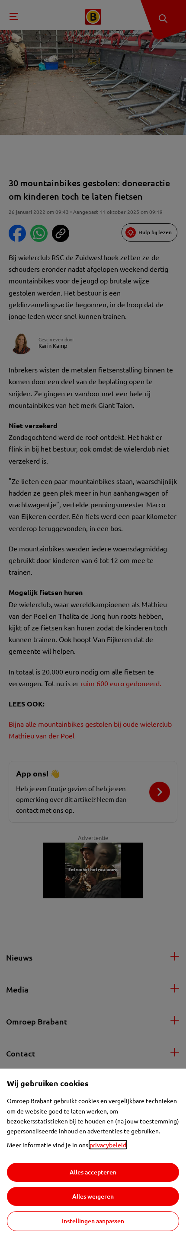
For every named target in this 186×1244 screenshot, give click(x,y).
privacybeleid (108, 1145)
